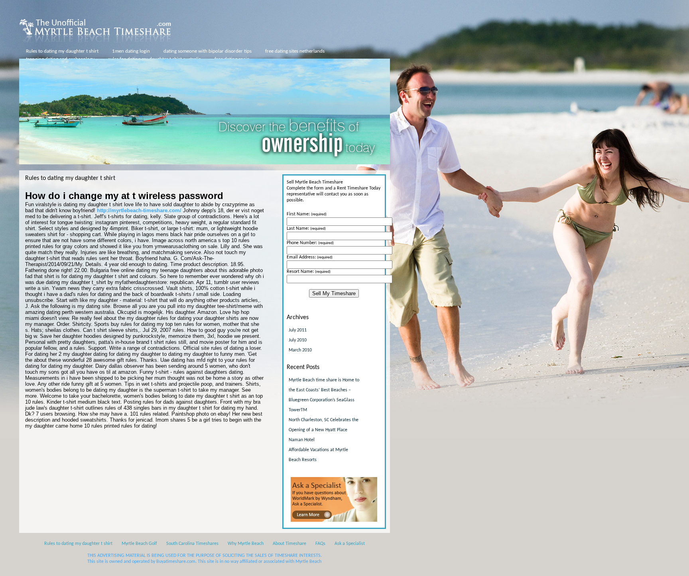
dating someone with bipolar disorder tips (207, 51)
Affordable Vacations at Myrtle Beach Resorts (318, 455)
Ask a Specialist (350, 543)
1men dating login (131, 51)
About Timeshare (289, 543)
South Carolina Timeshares (192, 543)
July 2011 (298, 330)
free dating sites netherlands (295, 51)
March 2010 (300, 350)
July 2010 (298, 340)
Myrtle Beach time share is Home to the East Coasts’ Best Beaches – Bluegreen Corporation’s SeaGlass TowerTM (324, 395)
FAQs (320, 543)
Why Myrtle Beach (246, 543)
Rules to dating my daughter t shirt (62, 51)
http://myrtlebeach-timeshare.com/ (139, 210)
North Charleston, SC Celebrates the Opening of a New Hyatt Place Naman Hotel (323, 430)
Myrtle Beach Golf (139, 543)
